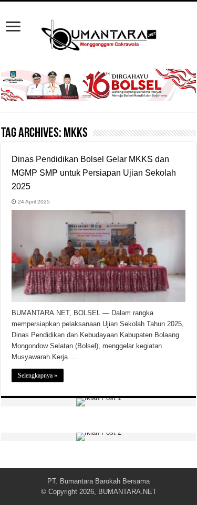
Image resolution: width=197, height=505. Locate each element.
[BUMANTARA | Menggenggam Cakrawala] (99, 33)
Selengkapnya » (37, 375)
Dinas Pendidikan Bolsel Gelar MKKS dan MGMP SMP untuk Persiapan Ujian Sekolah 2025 (94, 173)
